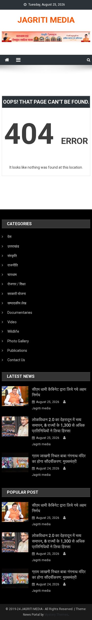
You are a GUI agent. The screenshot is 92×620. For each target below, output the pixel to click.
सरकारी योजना (16, 294)
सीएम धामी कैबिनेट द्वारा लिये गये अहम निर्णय (59, 392)
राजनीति (12, 265)
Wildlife (13, 331)
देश (9, 237)
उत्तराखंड (13, 246)
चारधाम (12, 275)
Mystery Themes (56, 614)
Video (12, 322)
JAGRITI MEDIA (46, 20)
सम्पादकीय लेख (16, 303)
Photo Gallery (18, 341)
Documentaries (19, 313)
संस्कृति (12, 256)
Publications (17, 350)
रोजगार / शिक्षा (16, 284)
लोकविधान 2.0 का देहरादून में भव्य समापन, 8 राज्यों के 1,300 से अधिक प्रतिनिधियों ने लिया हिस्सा (58, 425)
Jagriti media (41, 408)
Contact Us (16, 360)
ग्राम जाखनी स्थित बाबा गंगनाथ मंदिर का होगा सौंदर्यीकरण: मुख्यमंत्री (59, 458)
